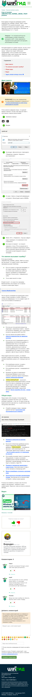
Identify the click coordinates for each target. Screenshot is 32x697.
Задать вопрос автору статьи (14, 74)
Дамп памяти (9, 64)
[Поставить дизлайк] (18, 522)
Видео (7, 72)
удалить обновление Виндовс (14, 377)
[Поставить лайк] (13, 522)
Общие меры (9, 69)
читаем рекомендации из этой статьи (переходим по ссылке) (16, 103)
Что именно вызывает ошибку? (15, 67)
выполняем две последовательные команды (15, 410)
